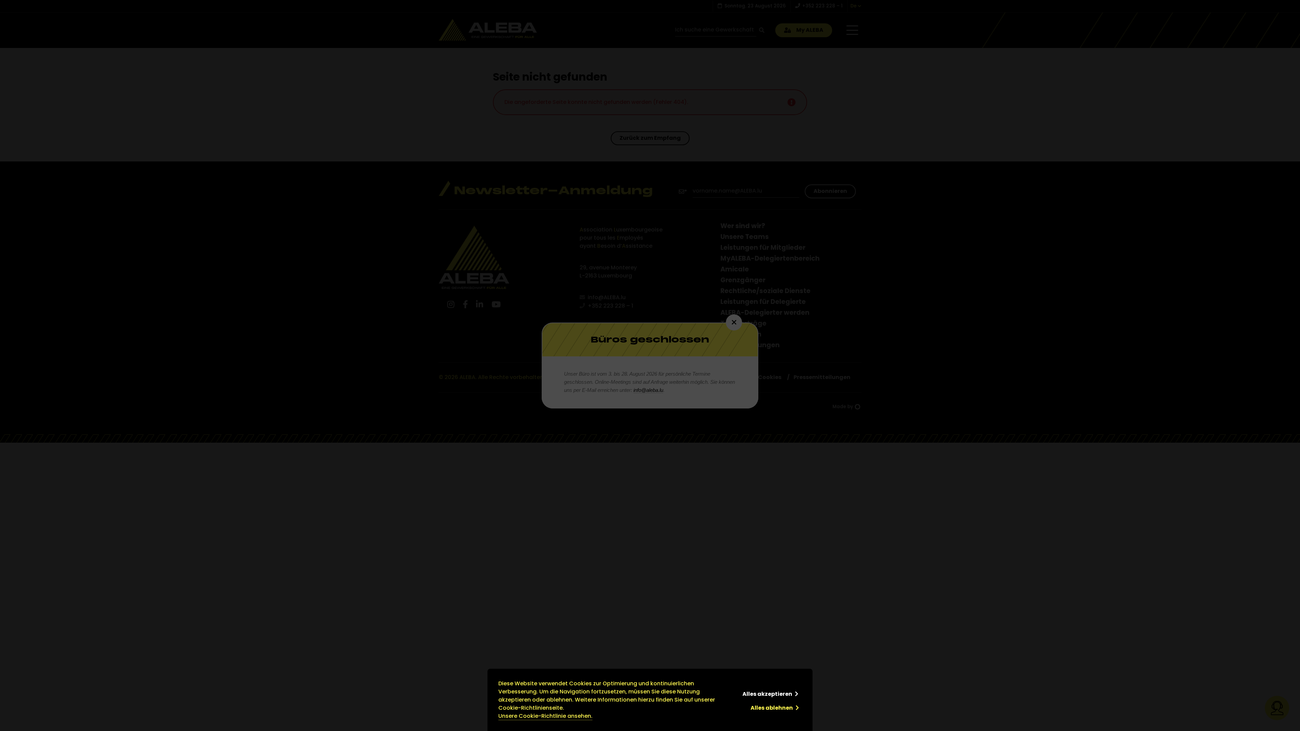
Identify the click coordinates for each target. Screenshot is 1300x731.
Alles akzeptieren (767, 694)
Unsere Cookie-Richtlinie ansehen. (545, 716)
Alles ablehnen (772, 708)
